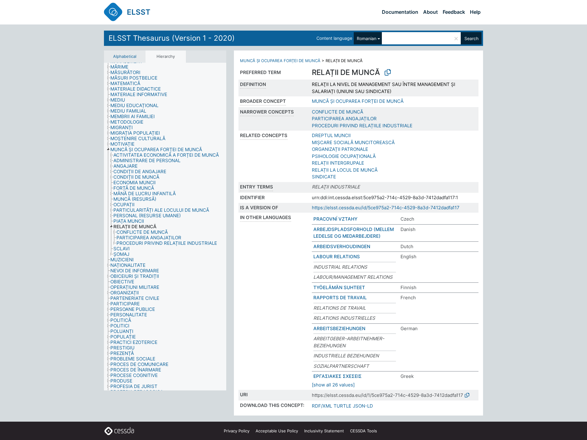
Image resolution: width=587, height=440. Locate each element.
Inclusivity (324, 430)
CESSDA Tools (363, 430)
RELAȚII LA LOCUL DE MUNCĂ (345, 170)
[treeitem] (122, 67)
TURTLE (342, 406)
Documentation (400, 12)
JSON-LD (363, 406)
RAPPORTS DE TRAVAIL (340, 297)
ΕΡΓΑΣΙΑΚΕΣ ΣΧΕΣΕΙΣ (337, 376)
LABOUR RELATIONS (336, 256)
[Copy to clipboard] (388, 72)
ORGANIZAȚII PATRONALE (340, 149)
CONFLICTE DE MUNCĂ (337, 112)
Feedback (454, 12)
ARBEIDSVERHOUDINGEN (341, 246)
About (430, 12)
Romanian (366, 38)
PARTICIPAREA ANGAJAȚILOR (344, 118)
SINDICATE (324, 177)
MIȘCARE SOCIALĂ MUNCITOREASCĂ (353, 142)
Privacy (236, 430)
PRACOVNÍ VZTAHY (335, 219)
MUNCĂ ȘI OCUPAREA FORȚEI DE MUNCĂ (280, 60)
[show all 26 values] (333, 385)
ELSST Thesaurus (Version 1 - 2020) (172, 38)
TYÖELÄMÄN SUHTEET (339, 287)
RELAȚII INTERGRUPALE (338, 163)
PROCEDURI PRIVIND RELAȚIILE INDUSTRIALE (362, 126)
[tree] (165, 227)
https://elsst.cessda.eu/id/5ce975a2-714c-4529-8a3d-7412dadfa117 (386, 208)
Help (475, 12)
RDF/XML (322, 406)
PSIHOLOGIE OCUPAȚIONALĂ (344, 156)
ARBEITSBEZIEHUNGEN (339, 328)
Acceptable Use (277, 430)
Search (471, 38)
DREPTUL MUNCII (331, 135)
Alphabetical (124, 56)
